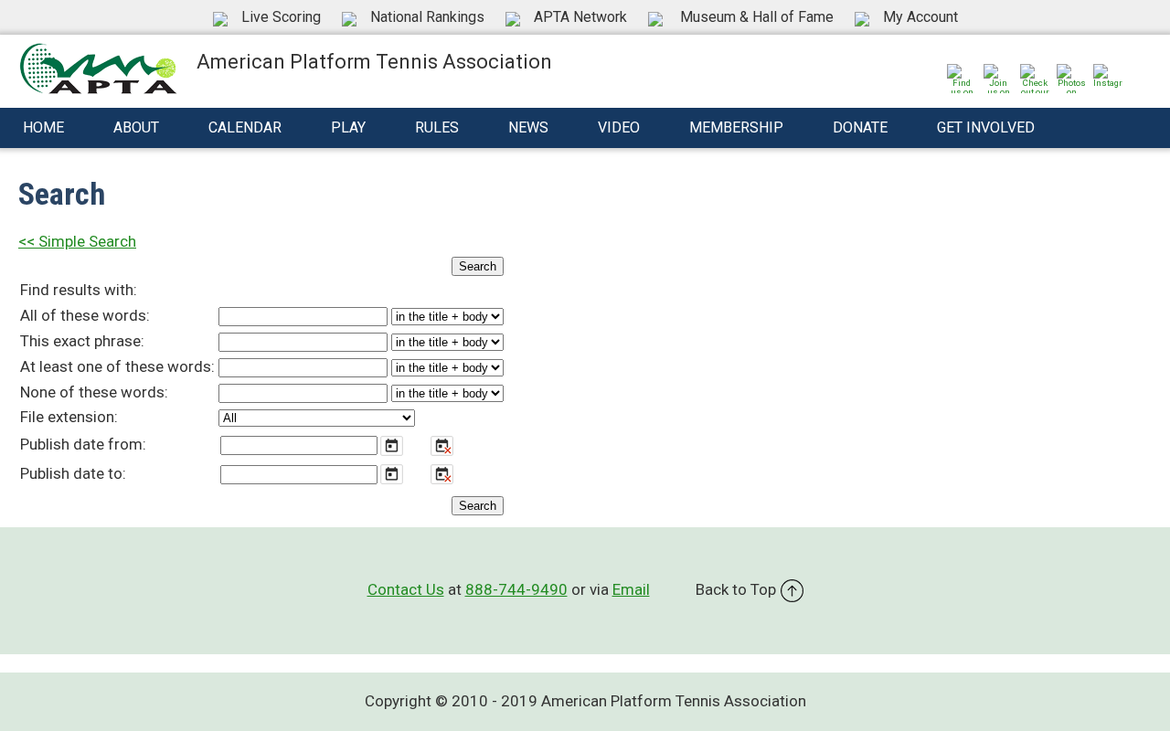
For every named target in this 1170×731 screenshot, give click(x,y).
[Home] (98, 67)
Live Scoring (281, 17)
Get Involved (986, 127)
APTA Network (580, 17)
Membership (736, 127)
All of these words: (85, 315)
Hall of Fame (757, 17)
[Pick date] (391, 446)
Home (43, 127)
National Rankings (427, 17)
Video (619, 127)
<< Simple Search (77, 241)
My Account (920, 17)
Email (631, 589)
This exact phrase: (82, 341)
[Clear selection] (442, 446)
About (136, 127)
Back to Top (736, 589)
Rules (437, 127)
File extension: (69, 417)
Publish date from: (83, 444)
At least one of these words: (117, 366)
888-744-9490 (516, 589)
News (528, 127)
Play (348, 127)
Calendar (245, 127)
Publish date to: (73, 473)
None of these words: (94, 392)
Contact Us (405, 589)
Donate (860, 127)
